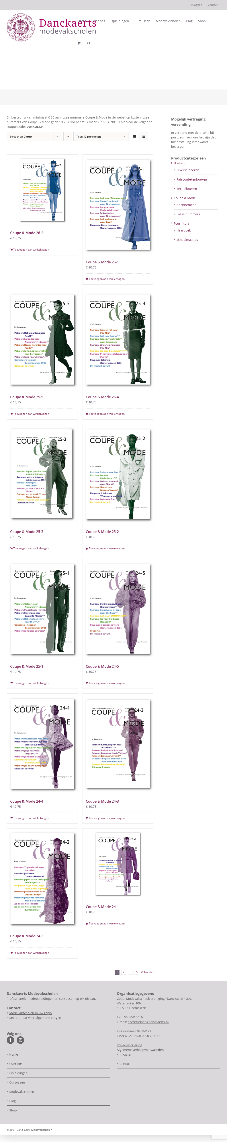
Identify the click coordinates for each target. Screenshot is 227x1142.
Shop (13, 1110)
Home (13, 1054)
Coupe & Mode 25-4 (102, 397)
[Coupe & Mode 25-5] (42, 339)
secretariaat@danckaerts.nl (148, 1022)
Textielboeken (186, 189)
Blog (12, 1101)
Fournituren (183, 223)
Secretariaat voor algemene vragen (35, 1018)
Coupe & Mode (185, 198)
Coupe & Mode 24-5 (102, 666)
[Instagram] (20, 1040)
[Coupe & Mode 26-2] (42, 190)
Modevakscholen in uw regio (30, 1013)
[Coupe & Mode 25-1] (42, 609)
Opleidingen (18, 1073)
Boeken (179, 163)
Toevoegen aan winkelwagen (31, 249)
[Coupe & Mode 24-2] (42, 878)
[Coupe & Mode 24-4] (42, 744)
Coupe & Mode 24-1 (102, 906)
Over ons (16, 1064)
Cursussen (17, 1082)
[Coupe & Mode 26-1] (117, 205)
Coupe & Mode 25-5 (26, 397)
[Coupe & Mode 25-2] (117, 474)
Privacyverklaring (129, 1045)
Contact (125, 1064)
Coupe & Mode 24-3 (102, 801)
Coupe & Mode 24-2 (26, 936)
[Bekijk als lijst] (143, 136)
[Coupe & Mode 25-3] (42, 474)
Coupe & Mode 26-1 (102, 262)
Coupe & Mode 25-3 (26, 531)
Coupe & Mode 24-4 (26, 801)
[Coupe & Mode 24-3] (117, 744)
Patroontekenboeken (191, 179)
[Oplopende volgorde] (67, 136)
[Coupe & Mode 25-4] (117, 339)
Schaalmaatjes (187, 239)
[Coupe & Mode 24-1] (117, 864)
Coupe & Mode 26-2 (26, 232)
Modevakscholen (21, 1091)
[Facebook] (10, 1040)
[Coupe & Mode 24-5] (117, 609)
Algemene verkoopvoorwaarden (140, 1050)
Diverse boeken (187, 170)
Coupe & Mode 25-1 (26, 666)
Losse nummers (188, 214)
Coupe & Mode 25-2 (102, 531)
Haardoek (183, 230)
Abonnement (186, 205)
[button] (88, 43)
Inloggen (125, 1054)
